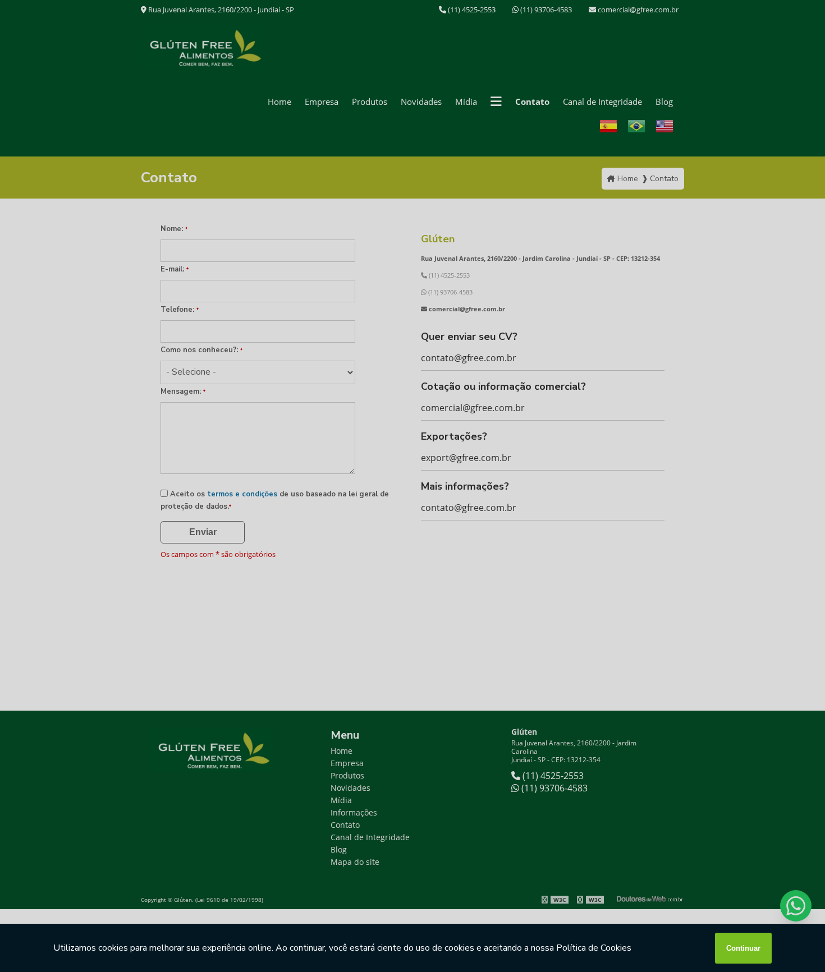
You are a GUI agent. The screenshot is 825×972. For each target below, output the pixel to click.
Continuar (743, 948)
